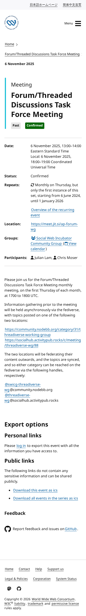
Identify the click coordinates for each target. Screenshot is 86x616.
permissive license (65, 603)
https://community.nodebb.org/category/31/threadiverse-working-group (42, 332)
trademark (35, 603)
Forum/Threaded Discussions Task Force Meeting (42, 54)
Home (9, 44)
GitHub (71, 529)
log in (21, 445)
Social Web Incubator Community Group (51, 241)
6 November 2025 (19, 63)
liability (19, 603)
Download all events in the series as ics (45, 498)
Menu (68, 23)
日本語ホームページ (44, 4)
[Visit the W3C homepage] (11, 23)
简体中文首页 (72, 4)
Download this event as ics (35, 490)
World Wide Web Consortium (53, 599)
